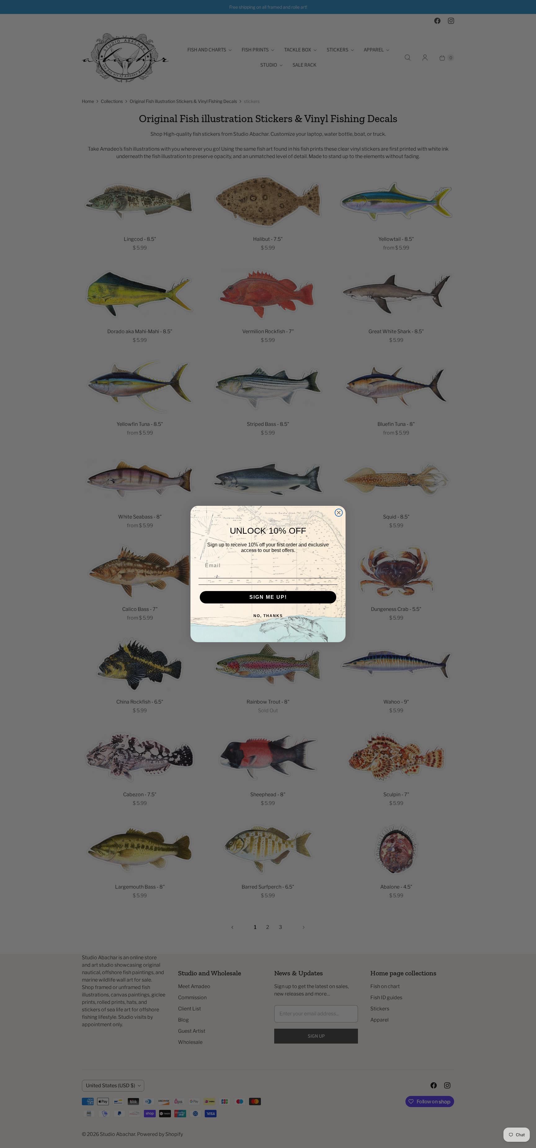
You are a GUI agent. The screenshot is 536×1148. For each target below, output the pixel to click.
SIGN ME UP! (268, 597)
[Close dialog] (338, 512)
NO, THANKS (268, 616)
